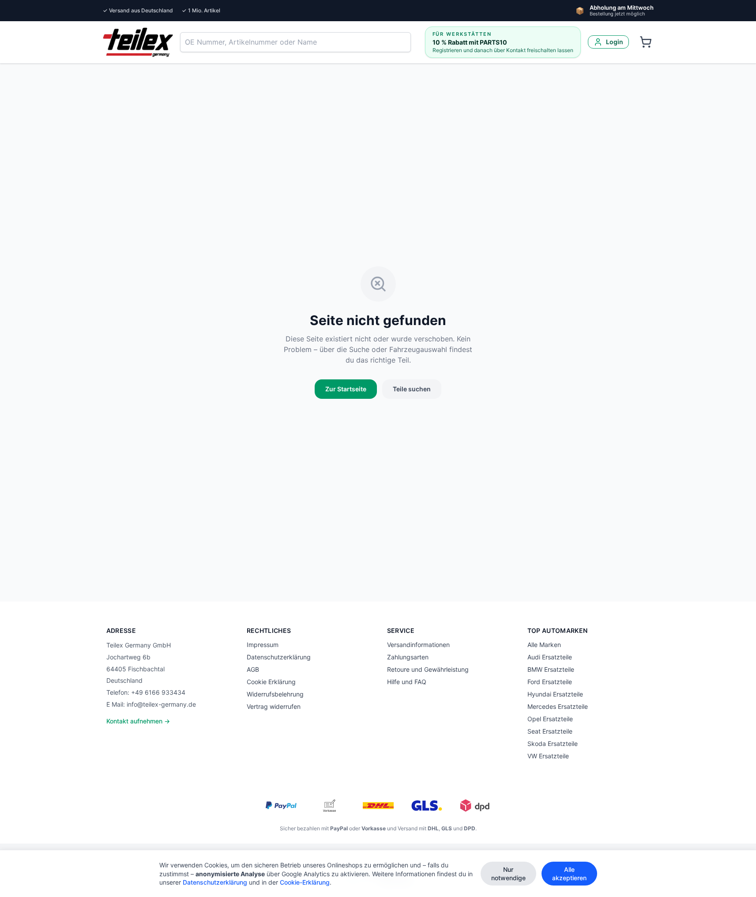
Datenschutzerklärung (279, 657)
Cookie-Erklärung (305, 882)
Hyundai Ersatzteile (555, 694)
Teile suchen (412, 389)
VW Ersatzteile (548, 756)
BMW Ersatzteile (550, 669)
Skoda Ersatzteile (552, 743)
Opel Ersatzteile (550, 719)
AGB (253, 669)
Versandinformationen (418, 644)
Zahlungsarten (408, 657)
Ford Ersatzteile (549, 681)
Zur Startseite (345, 389)
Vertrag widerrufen (274, 706)
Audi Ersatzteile (549, 657)
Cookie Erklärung (271, 681)
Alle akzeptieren (569, 874)
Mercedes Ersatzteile (557, 706)
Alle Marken (544, 644)
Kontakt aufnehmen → (138, 721)
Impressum (262, 644)
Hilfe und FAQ (406, 681)
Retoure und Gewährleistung (428, 669)
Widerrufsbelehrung (275, 694)
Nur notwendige (508, 874)
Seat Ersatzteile (549, 731)
